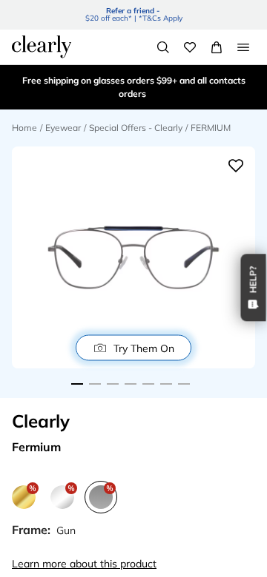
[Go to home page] (41, 47)
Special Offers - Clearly (135, 127)
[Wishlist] (190, 47)
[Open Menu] (243, 47)
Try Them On (143, 347)
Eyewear (63, 127)
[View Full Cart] (216, 47)
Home (24, 127)
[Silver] (62, 497)
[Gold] (24, 497)
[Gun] (101, 497)
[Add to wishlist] (235, 165)
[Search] (163, 47)
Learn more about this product (84, 563)
